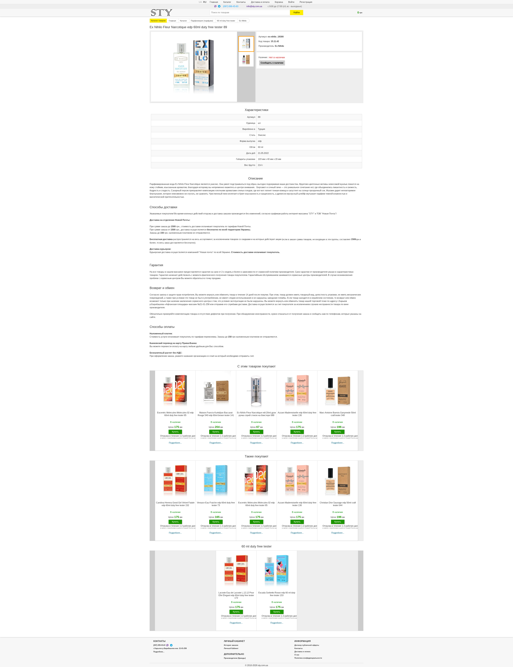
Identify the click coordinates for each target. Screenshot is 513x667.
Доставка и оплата (260, 2)
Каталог (227, 2)
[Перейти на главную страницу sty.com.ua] (161, 12)
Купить (175, 432)
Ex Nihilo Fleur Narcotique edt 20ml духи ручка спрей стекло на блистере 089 (256, 413)
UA (200, 2)
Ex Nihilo (279, 46)
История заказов (231, 645)
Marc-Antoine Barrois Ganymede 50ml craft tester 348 (338, 413)
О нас (296, 655)
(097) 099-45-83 (230, 6)
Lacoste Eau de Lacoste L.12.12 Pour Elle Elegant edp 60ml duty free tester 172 (236, 595)
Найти (297, 12)
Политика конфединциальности (308, 658)
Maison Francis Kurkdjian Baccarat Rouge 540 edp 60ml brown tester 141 (216, 413)
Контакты (241, 2)
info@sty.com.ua (254, 6)
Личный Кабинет (231, 648)
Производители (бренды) (235, 658)
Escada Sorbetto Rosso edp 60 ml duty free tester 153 (276, 594)
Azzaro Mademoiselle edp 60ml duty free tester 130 (297, 413)
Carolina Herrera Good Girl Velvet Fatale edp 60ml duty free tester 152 (175, 504)
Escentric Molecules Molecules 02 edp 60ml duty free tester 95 (175, 413)
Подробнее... (175, 443)
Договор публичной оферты (306, 645)
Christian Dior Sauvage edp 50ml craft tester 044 (338, 504)
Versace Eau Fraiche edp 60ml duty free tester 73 (216, 504)
